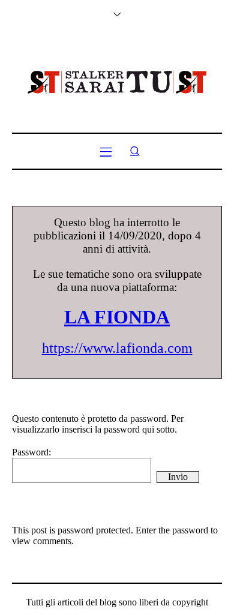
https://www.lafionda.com (117, 348)
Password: (31, 452)
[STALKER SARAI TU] (117, 82)
